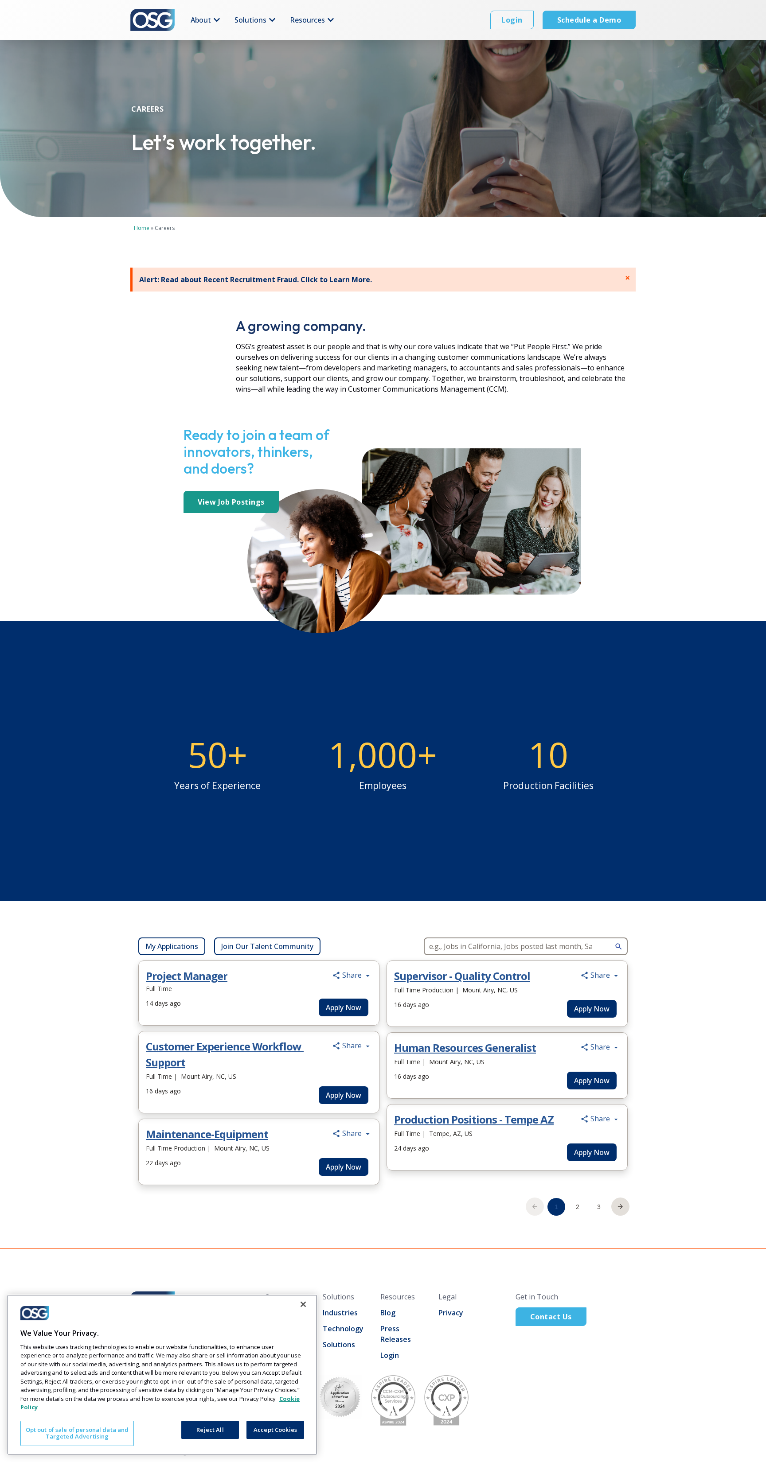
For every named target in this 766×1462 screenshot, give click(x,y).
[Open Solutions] (272, 20)
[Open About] (216, 20)
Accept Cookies (275, 1430)
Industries (340, 1313)
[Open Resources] (330, 20)
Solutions (339, 1344)
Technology (343, 1329)
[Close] (303, 1304)
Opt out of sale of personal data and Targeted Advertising (77, 1433)
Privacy (450, 1313)
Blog (387, 1313)
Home (141, 228)
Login (389, 1355)
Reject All (209, 1430)
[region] (162, 1375)
